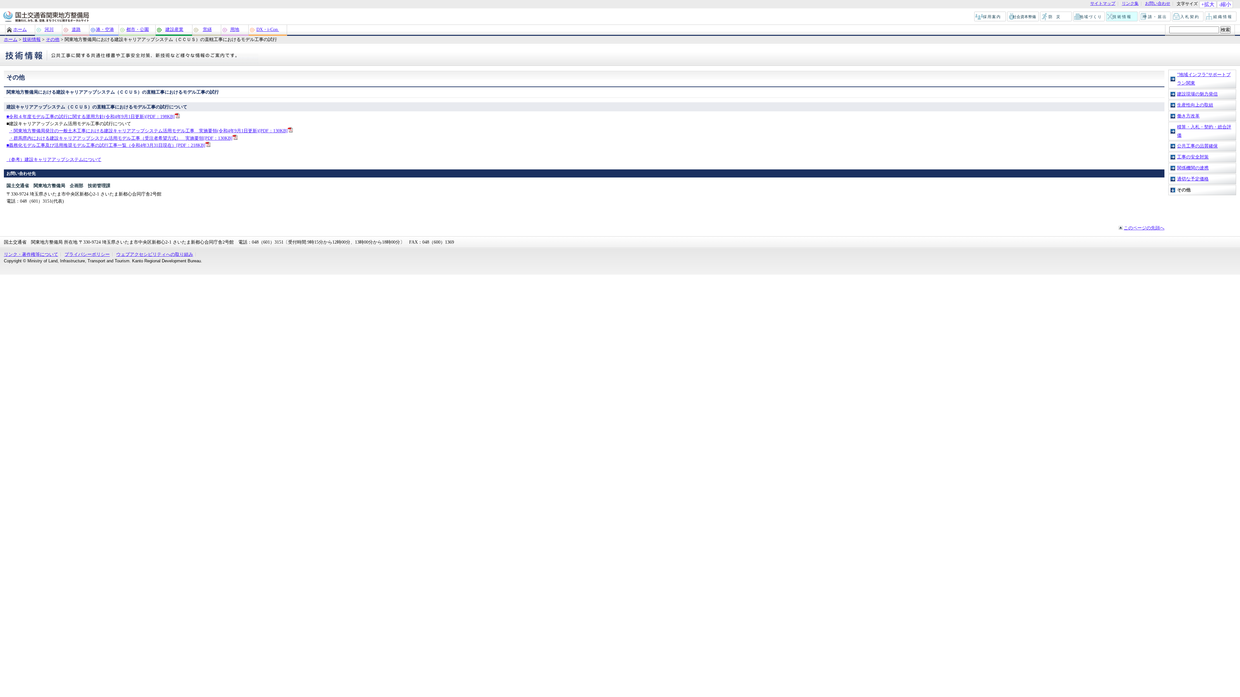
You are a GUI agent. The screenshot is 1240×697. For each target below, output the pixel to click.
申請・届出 (1155, 17)
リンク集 (1130, 4)
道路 (76, 29)
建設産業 (174, 29)
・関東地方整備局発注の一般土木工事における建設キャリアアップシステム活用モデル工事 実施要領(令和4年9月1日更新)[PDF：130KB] (148, 130)
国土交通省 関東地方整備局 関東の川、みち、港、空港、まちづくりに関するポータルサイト (45, 17)
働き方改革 (1188, 115)
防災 (1056, 17)
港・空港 (105, 29)
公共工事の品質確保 (1197, 145)
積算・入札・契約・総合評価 (1204, 131)
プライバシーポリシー (87, 254)
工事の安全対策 (1193, 156)
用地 (234, 29)
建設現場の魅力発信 (1197, 93)
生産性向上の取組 (1195, 104)
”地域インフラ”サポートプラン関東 (1204, 79)
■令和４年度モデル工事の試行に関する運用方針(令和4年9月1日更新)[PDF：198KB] (90, 116)
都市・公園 (137, 29)
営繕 (207, 29)
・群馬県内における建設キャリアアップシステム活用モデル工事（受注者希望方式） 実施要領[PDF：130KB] (120, 138)
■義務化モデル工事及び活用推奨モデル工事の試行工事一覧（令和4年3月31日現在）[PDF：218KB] (105, 145)
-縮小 (1225, 4)
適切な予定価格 (1193, 178)
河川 (49, 29)
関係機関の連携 (1193, 167)
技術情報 (1122, 17)
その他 (52, 39)
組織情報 (1221, 17)
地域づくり (1089, 17)
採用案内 (990, 17)
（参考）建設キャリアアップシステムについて (53, 159)
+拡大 (1207, 4)
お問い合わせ (1157, 4)
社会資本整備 (1023, 17)
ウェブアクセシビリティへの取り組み (154, 254)
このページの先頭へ (1144, 227)
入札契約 (1188, 17)
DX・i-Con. (267, 29)
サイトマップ (1102, 4)
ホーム (20, 29)
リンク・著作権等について (31, 254)
